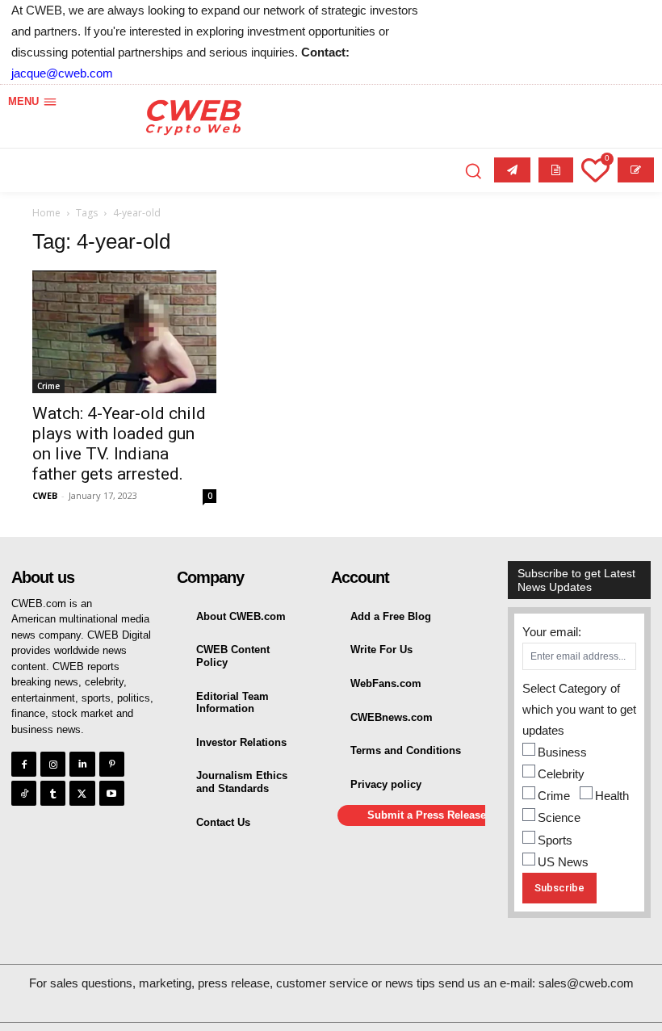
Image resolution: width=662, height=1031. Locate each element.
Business (562, 752)
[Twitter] (81, 793)
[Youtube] (111, 793)
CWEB (44, 495)
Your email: (551, 632)
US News (563, 862)
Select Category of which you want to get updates (579, 709)
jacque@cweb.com (62, 73)
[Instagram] (52, 764)
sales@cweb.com (586, 983)
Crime (48, 386)
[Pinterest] (111, 764)
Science (559, 817)
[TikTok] (23, 793)
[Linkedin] (81, 764)
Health (612, 796)
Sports (555, 840)
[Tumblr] (52, 793)
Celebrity (561, 774)
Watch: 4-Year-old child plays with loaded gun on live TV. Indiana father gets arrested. (119, 444)
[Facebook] (23, 764)
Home (46, 213)
